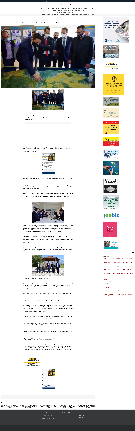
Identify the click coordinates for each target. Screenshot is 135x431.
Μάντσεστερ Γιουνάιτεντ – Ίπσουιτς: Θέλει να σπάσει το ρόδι (115, 266)
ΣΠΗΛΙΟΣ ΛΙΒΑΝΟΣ (64, 390)
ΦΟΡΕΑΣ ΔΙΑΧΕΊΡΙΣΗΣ (86, 390)
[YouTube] (64, 415)
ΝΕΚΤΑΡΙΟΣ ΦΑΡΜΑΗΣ (47, 390)
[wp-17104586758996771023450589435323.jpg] (32, 356)
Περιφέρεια (29, 390)
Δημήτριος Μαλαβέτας (6, 390)
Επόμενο (93, 17)
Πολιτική (32, 390)
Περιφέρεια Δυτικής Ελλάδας (56, 390)
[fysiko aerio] (48, 154)
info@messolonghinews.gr (42, 1)
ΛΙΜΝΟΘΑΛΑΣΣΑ (40, 390)
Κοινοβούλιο (25, 390)
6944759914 (49, 416)
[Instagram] (67, 415)
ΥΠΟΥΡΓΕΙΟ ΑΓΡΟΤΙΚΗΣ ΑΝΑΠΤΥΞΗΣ (74, 390)
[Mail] (70, 415)
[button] (78, 12)
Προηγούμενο (87, 17)
